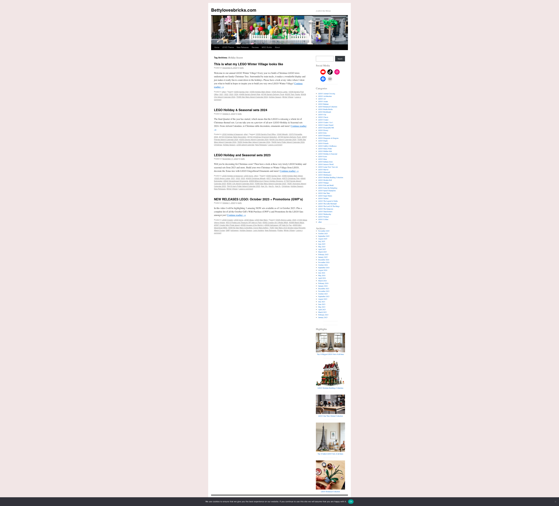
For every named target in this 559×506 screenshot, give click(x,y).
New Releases (243, 47)
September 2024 (323, 267)
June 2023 (321, 304)
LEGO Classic (323, 117)
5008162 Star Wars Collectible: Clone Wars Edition (248, 227)
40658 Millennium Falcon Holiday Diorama (266, 181)
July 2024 (321, 273)
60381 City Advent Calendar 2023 (240, 183)
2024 (236, 94)
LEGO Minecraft (324, 172)
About (277, 47)
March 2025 (322, 252)
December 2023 (323, 288)
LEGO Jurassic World (326, 164)
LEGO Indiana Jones (325, 161)
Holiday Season (275, 97)
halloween (234, 230)
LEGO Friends (323, 143)
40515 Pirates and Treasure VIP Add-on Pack (244, 222)
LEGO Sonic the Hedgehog (327, 188)
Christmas (218, 144)
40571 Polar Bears (273, 178)
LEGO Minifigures (324, 175)
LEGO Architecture (325, 96)
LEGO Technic (323, 198)
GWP (228, 230)
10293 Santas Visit (241, 91)
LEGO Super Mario (325, 196)
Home (216, 47)
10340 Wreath (282, 134)
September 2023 (323, 296)
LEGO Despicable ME (326, 127)
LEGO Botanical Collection (327, 106)
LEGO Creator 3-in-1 (325, 122)
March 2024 (322, 280)
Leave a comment (275, 144)
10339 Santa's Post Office (265, 134)
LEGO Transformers (325, 211)
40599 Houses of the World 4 (251, 225)
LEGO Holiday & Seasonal (232, 134)
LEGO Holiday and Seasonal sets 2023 (242, 155)
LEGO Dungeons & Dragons (328, 138)
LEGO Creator (227, 220)
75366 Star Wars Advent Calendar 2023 (270, 183)
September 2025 (323, 236)
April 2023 (322, 309)
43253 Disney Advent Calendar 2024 (254, 139)
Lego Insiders (258, 230)
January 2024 (323, 286)
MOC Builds (267, 47)
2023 (231, 94)
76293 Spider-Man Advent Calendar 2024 (253, 142)
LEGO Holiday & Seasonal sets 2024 (240, 110)
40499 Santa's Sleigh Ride (249, 94)
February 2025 (323, 254)
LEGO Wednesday (324, 214)
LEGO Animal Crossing (326, 93)
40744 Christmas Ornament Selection (262, 137)
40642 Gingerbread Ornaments (235, 181)
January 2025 (323, 257)
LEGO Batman (323, 104)
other (224, 91)
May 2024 (321, 275)
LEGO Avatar (323, 101)
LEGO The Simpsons (325, 209)
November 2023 (323, 291)
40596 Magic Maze (296, 222)
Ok (351, 501)
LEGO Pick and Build (326, 185)
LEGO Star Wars (261, 220)
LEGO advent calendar (245, 144)
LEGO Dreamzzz (324, 135)
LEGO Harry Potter (325, 148)
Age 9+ (278, 186)
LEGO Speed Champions (327, 190)
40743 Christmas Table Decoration (232, 137)
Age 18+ (264, 186)
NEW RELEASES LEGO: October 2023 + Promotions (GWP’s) (258, 199)
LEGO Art (322, 99)
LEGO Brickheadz (324, 112)
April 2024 (322, 278)
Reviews (255, 47)
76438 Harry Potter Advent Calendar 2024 (288, 142)
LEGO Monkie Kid (325, 180)
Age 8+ (271, 186)
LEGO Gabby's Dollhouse (327, 146)
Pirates (280, 230)
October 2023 (323, 294)
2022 (226, 94)
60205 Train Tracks (292, 94)
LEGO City (322, 114)
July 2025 (321, 241)
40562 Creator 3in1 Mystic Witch (275, 222)
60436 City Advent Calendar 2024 (282, 139)
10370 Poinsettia (295, 134)
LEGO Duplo (323, 140)
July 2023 (321, 301)
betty (242, 67)
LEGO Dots (322, 133)
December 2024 (323, 259)
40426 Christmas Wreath (256, 178)
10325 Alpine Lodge (279, 91)
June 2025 (321, 244)
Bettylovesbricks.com (233, 10)
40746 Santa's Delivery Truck (272, 94)
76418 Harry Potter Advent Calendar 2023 (243, 186)
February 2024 (323, 283)
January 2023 (323, 317)
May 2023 (321, 307)
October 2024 (323, 265)
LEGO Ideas (249, 220)
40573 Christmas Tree (291, 178)
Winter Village (287, 97)
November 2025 (323, 231)
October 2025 (323, 233)
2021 (221, 94)
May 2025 (321, 246)
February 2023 (323, 315)
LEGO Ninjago (323, 182)
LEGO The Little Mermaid (327, 203)
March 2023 (322, 312)
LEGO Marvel (323, 169)
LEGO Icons (248, 175)
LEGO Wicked (323, 217)
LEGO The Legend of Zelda (328, 201)
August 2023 (322, 299)
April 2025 (322, 249)
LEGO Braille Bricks (325, 109)
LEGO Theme (228, 47)
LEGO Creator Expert (325, 125)
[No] (555, 501)
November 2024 (323, 262)
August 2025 (322, 238)
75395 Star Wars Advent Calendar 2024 (252, 97)
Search (340, 59)
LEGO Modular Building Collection (330, 177)
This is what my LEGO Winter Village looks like (248, 64)
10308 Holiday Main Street (259, 91)
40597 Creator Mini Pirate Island (227, 225)
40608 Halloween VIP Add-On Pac (278, 225)
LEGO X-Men (323, 219)
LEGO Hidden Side (325, 151)
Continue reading (289, 170)
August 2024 (322, 270)
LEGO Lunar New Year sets (328, 167)
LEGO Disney (323, 130)
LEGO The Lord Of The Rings (329, 206)
